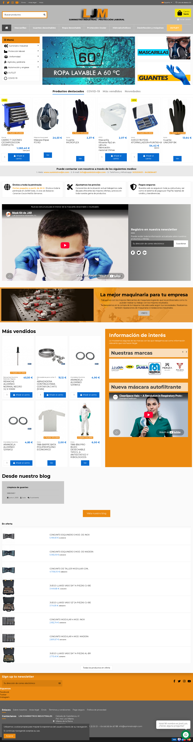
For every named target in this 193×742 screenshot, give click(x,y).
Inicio (41, 2)
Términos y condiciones (59, 709)
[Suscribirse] (59, 683)
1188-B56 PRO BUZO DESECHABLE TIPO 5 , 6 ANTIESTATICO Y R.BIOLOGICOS (79, 450)
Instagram (4, 697)
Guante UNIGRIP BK (169, 141)
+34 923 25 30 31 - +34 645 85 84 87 (99, 726)
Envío (23, 2)
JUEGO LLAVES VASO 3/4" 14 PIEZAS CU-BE (70, 585)
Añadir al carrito (20, 157)
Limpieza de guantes (17, 487)
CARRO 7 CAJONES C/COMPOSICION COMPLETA (11, 142)
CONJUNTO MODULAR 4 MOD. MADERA (69, 636)
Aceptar (9, 736)
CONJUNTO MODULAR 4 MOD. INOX (67, 619)
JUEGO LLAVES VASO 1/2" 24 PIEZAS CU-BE (70, 602)
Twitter (3, 694)
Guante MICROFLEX (72, 141)
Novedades (133, 91)
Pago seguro (79, 709)
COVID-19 (93, 91)
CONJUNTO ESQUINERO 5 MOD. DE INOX (70, 535)
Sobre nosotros (20, 709)
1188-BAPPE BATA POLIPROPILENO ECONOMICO (46, 447)
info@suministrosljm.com (130, 726)
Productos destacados (68, 91)
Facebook (4, 692)
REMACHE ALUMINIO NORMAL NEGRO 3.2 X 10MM (12, 385)
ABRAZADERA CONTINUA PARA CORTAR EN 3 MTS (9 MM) (47, 385)
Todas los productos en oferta (96, 668)
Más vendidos (112, 91)
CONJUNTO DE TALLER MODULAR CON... (69, 569)
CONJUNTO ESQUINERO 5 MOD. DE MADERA (71, 552)
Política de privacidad (96, 709)
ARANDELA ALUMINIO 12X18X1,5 (76, 382)
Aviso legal (32, 2)
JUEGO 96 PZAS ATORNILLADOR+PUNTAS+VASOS (149, 141)
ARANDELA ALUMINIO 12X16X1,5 (9, 447)
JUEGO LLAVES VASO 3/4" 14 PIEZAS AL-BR (70, 653)
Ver (47, 155)
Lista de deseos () (184, 2)
